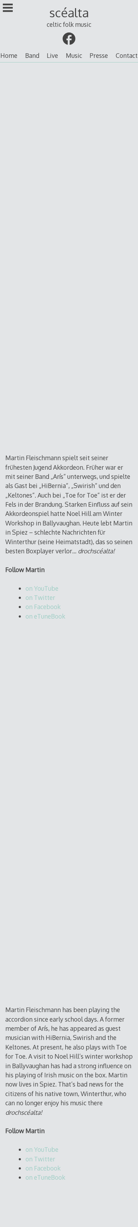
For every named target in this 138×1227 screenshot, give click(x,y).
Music (74, 55)
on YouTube (41, 588)
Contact (127, 55)
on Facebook (43, 607)
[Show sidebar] (8, 8)
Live (52, 55)
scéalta (69, 12)
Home (8, 55)
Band (32, 55)
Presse (99, 55)
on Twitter (40, 597)
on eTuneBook (45, 616)
